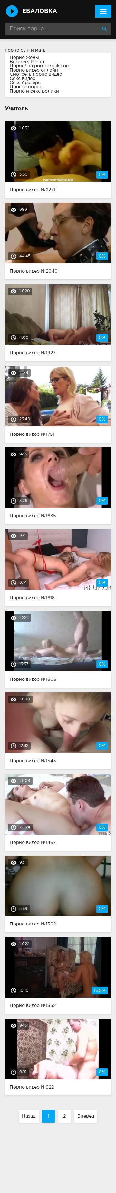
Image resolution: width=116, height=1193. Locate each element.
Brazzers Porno (27, 62)
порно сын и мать (25, 50)
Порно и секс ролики (34, 91)
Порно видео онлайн (34, 70)
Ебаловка (39, 11)
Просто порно (26, 87)
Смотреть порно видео (36, 74)
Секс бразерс (25, 83)
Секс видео (22, 79)
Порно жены (24, 58)
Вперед (85, 1116)
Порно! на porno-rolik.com (40, 66)
